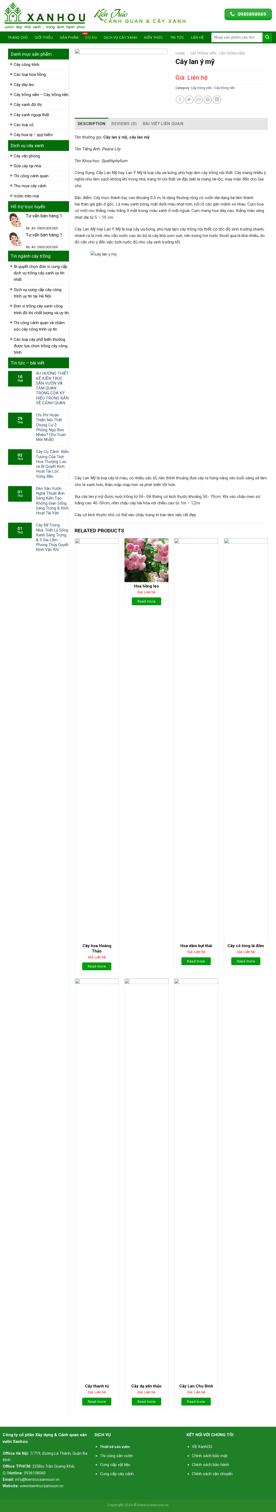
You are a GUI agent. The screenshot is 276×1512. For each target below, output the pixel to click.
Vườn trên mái (26, 196)
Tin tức (177, 37)
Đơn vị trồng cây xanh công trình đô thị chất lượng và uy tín (41, 309)
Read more (97, 966)
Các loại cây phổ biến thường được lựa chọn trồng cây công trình (40, 346)
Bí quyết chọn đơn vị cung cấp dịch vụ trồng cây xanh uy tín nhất (40, 273)
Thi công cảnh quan (31, 175)
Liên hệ (197, 37)
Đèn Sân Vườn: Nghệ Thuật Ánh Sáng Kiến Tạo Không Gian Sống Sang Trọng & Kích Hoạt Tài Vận (52, 500)
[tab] (91, 124)
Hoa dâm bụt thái (196, 945)
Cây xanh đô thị (28, 104)
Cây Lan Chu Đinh (196, 1386)
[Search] (267, 37)
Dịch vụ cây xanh (120, 37)
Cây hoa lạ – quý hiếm (33, 134)
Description (91, 123)
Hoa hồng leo (146, 586)
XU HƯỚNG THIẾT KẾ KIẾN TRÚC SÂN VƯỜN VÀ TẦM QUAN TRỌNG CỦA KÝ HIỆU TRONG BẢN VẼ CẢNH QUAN (52, 388)
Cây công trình (26, 64)
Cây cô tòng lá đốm (245, 945)
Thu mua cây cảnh (30, 185)
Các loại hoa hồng (30, 74)
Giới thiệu (44, 37)
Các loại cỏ (24, 124)
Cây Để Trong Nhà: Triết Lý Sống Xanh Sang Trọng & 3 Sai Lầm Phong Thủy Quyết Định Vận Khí (52, 537)
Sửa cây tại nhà (27, 166)
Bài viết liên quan (163, 123)
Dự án (90, 37)
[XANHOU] (45, 16)
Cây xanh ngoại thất (31, 114)
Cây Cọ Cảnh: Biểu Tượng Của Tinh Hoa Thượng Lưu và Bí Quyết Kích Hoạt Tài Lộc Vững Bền (52, 464)
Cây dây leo (24, 84)
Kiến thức (153, 37)
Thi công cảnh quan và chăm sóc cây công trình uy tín (39, 326)
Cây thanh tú (97, 1386)
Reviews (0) (124, 123)
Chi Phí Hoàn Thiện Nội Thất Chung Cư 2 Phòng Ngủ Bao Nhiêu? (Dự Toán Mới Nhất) (51, 427)
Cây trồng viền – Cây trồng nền (41, 94)
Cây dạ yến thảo (146, 1386)
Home (180, 53)
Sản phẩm (69, 37)
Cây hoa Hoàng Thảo (96, 948)
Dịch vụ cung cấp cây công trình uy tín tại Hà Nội (37, 293)
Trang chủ (18, 37)
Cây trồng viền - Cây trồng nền (217, 53)
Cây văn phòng (27, 156)
